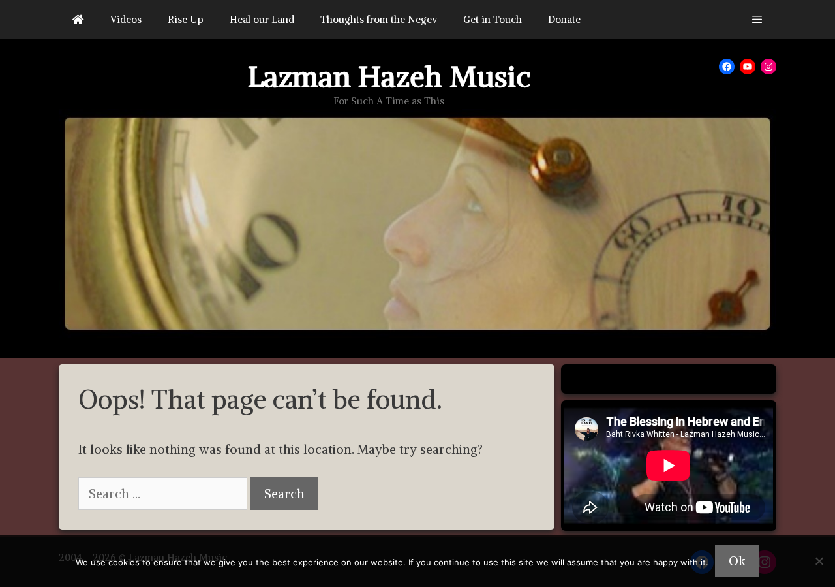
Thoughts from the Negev (378, 19)
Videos (126, 19)
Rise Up (186, 19)
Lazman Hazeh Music (389, 76)
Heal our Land (262, 19)
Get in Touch (492, 19)
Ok (737, 561)
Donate (564, 19)
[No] (818, 560)
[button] (757, 19)
